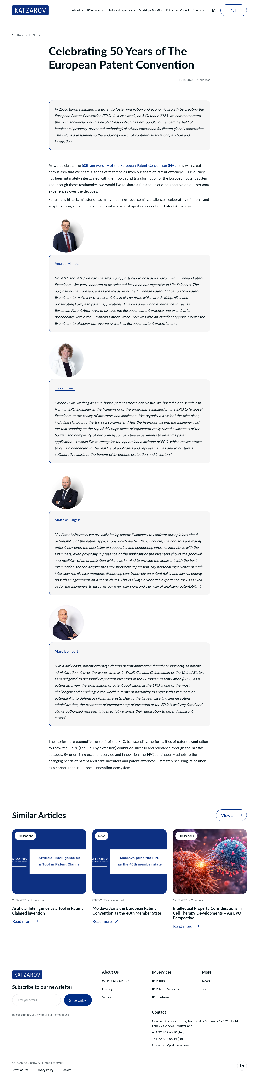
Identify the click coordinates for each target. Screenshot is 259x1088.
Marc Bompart (66, 651)
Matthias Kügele (68, 520)
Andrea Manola (67, 263)
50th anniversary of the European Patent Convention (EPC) (129, 165)
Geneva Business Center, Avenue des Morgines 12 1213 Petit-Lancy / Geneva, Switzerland (195, 1023)
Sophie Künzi (65, 388)
